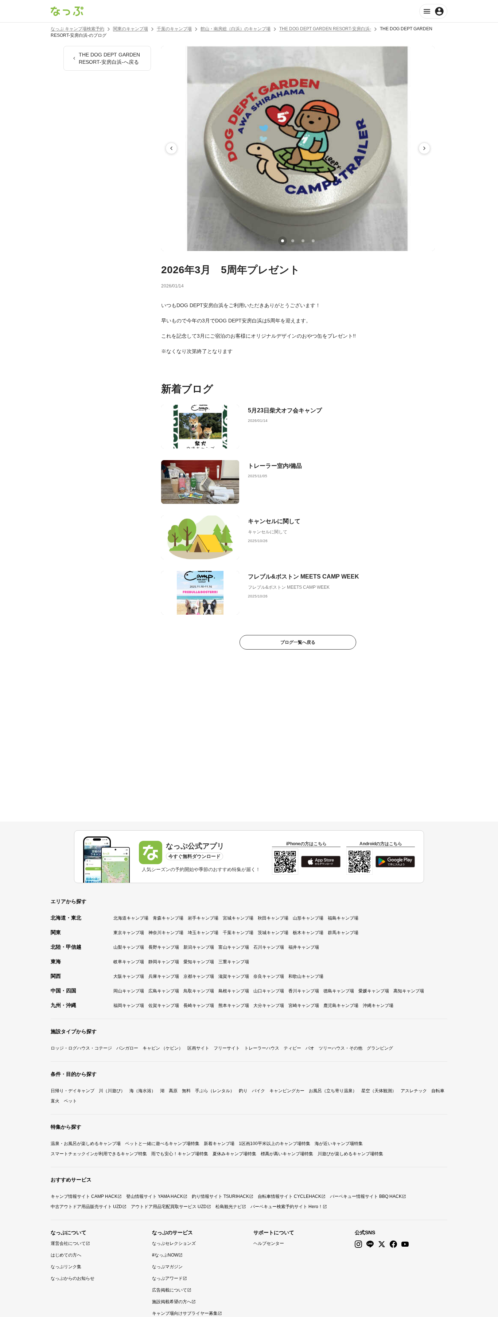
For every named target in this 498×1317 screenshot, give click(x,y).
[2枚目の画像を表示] (292, 240)
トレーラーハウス (261, 1048)
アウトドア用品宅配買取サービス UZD (169, 1206)
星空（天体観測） (378, 1090)
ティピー (292, 1048)
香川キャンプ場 (303, 990)
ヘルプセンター (268, 1243)
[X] (381, 1244)
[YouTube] (405, 1244)
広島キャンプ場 (163, 990)
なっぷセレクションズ (174, 1243)
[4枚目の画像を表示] (313, 240)
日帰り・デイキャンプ (72, 1090)
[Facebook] (393, 1244)
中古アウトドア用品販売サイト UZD (86, 1206)
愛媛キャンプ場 (373, 990)
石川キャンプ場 (268, 947)
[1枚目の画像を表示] (282, 240)
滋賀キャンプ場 (233, 976)
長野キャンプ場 (163, 947)
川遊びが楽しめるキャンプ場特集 (350, 1153)
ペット (70, 1101)
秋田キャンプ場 (273, 918)
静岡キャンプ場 (163, 961)
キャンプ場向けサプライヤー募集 (185, 1313)
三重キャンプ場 (233, 961)
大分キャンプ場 (268, 1005)
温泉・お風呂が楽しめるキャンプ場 (86, 1143)
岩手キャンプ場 (203, 918)
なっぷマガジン (167, 1266)
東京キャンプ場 (128, 932)
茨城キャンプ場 (273, 932)
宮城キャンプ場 (238, 918)
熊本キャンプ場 (233, 1005)
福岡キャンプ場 (128, 1005)
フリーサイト (227, 1048)
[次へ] (424, 148)
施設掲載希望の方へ (171, 1301)
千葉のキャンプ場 (174, 28)
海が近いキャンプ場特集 (339, 1143)
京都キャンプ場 (198, 976)
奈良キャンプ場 (268, 976)
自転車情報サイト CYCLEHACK (289, 1196)
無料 (186, 1090)
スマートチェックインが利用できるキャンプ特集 (99, 1153)
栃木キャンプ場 (308, 932)
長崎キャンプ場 (198, 1005)
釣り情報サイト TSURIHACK (220, 1196)
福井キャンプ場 (303, 947)
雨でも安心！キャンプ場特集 (179, 1153)
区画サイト (198, 1048)
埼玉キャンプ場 (203, 932)
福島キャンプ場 (343, 918)
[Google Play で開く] (395, 861)
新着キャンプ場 (219, 1143)
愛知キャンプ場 (198, 961)
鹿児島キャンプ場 (340, 1005)
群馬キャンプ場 (343, 932)
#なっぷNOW (165, 1255)
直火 (55, 1101)
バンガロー (127, 1048)
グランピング (380, 1048)
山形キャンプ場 (308, 918)
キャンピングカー (286, 1090)
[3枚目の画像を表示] (303, 240)
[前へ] (171, 148)
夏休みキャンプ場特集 (234, 1153)
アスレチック (414, 1090)
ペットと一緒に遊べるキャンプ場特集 (162, 1143)
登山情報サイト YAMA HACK (154, 1196)
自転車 (437, 1090)
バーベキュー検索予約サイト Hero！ (286, 1206)
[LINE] (370, 1244)
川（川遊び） (112, 1090)
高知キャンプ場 (408, 990)
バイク (258, 1090)
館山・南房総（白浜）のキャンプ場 (236, 28)
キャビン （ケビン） (163, 1048)
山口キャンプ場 (268, 990)
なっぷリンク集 (66, 1266)
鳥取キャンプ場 (198, 990)
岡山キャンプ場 (128, 990)
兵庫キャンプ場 (163, 976)
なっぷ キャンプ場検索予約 (77, 28)
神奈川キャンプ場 (165, 932)
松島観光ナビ (228, 1206)
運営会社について (68, 1243)
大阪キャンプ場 (128, 976)
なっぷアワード (167, 1278)
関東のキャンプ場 (130, 28)
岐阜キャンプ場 (128, 961)
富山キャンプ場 (233, 947)
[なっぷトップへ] (67, 11)
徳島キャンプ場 (338, 990)
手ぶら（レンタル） (214, 1090)
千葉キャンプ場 (238, 932)
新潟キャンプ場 (198, 947)
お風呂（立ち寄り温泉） (333, 1090)
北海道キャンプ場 (130, 918)
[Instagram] (358, 1244)
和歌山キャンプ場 (305, 976)
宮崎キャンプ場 (303, 1005)
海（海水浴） (142, 1090)
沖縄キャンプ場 (378, 1005)
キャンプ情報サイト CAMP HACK (84, 1196)
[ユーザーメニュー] (433, 11)
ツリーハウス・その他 (340, 1048)
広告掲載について (169, 1290)
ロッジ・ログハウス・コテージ (81, 1048)
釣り (243, 1090)
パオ (310, 1048)
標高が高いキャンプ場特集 (287, 1153)
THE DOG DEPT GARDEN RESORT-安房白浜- (325, 28)
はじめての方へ (66, 1255)
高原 (173, 1090)
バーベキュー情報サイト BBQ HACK (366, 1196)
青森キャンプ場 (168, 918)
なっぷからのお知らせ (72, 1278)
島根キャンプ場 (233, 990)
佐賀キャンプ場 (163, 1005)
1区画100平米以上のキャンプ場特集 (274, 1143)
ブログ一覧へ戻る (297, 642)
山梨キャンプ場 (128, 947)
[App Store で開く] (321, 861)
